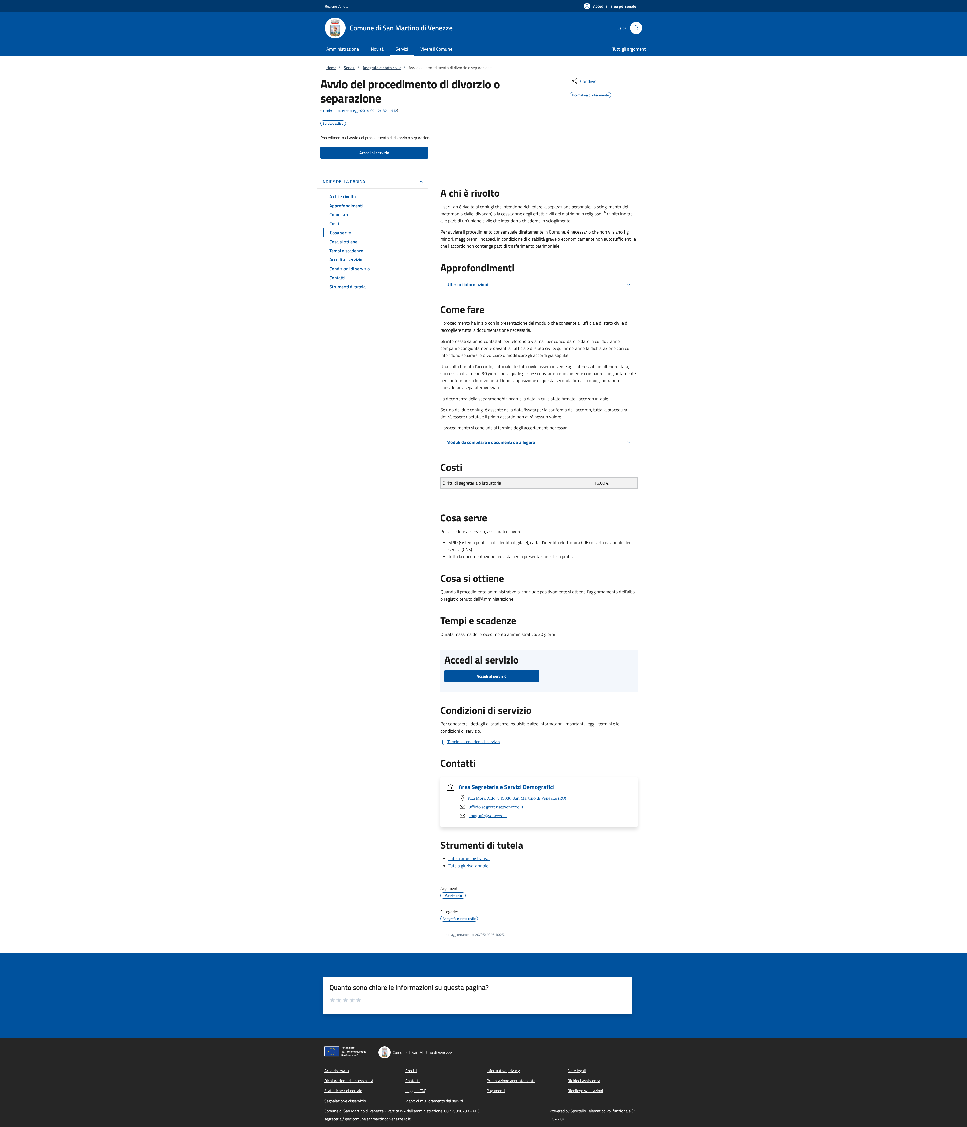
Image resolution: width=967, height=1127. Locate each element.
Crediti (411, 1071)
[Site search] (636, 28)
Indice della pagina (343, 181)
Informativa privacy (503, 1071)
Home (331, 67)
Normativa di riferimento (590, 94)
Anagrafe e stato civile (382, 67)
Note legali (577, 1071)
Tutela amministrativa (469, 858)
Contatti (412, 1081)
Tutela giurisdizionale (468, 865)
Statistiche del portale (343, 1091)
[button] (610, 6)
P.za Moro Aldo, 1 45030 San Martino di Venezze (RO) (517, 798)
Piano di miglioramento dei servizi (434, 1101)
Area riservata (336, 1071)
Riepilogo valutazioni (585, 1091)
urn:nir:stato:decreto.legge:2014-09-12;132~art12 (359, 110)
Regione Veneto (336, 6)
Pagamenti (496, 1091)
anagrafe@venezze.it (488, 815)
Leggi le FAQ (416, 1091)
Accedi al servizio (374, 153)
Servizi (349, 67)
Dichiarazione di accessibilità (348, 1081)
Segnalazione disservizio (345, 1101)
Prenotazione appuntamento (511, 1081)
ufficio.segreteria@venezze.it (496, 806)
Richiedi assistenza (584, 1081)
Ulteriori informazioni (467, 284)
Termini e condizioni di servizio (473, 742)
